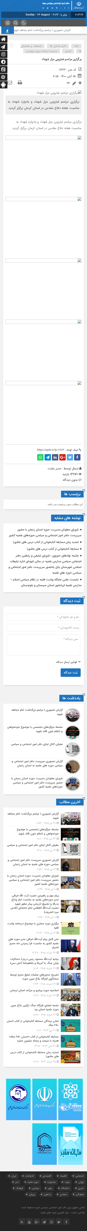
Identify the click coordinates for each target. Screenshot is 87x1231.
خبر (17, 1182)
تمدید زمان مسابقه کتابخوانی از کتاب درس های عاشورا (46, 542)
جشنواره (51, 1182)
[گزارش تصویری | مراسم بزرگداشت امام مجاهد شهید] (43, 715)
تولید (67, 1182)
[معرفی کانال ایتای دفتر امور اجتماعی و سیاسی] (43, 749)
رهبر (50, 1188)
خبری (81, 1188)
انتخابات (29, 1176)
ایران (13, 1176)
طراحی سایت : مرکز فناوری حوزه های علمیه (63, 1212)
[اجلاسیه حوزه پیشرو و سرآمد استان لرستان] (43, 994)
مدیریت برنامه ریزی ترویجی (41, 51)
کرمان (68, 51)
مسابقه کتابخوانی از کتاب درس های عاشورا (53, 549)
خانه (76, 46)
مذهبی (47, 1194)
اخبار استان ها (58, 46)
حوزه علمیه (32, 1182)
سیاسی (35, 1188)
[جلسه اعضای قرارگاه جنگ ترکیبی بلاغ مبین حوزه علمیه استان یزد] (43, 1010)
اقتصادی (47, 1176)
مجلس (63, 1194)
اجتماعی (79, 1176)
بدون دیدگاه (70, 480)
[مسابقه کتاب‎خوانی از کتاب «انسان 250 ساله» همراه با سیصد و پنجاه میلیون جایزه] (43, 1041)
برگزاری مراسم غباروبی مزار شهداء (62, 59)
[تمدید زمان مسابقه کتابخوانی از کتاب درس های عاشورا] (43, 1056)
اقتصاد (63, 1176)
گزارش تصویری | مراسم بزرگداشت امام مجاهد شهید (47, 30)
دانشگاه (65, 1188)
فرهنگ (19, 1188)
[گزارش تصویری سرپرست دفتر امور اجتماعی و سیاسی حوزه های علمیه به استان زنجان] (43, 766)
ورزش (32, 1194)
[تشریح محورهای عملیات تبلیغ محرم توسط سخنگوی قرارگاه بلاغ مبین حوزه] (43, 979)
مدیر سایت (54, 468)
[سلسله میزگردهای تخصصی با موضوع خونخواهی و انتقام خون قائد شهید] (43, 732)
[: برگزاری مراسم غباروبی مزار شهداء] (9, 83)
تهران (81, 1182)
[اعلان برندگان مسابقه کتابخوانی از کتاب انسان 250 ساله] (43, 1025)
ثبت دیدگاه (70, 672)
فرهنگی (80, 1194)
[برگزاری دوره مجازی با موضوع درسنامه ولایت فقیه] (43, 928)
